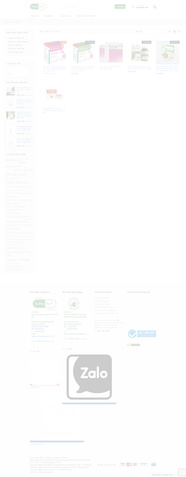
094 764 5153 (103, 331)
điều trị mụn (20, 269)
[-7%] (55, 52)
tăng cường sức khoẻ (12, 245)
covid (27, 187)
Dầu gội (20, 193)
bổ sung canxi (24, 170)
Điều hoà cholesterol (14, 266)
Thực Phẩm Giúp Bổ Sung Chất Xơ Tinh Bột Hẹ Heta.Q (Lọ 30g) (139, 67)
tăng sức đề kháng (18, 259)
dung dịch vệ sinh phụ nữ (14, 190)
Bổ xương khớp (11, 178)
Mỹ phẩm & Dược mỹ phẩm (18, 41)
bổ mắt (18, 166)
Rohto (21, 224)
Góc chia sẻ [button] (64, 16)
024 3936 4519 (39, 331)
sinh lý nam (13, 229)
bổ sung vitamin (16, 174)
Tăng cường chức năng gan (21, 239)
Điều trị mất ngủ (11, 269)
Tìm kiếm (120, 6)
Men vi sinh (27, 219)
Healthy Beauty (12, 203)
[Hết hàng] (83, 52)
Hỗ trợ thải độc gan (14, 210)
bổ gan (23, 162)
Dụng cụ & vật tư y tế (16, 38)
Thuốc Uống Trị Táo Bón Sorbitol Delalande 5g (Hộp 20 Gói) (54, 110)
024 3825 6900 (72, 329)
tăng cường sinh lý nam (15, 242)
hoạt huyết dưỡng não (16, 207)
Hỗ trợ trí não (13, 213)
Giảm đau (28, 200)
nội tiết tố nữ (12, 225)
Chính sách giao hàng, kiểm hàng (106, 313)
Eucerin (27, 193)
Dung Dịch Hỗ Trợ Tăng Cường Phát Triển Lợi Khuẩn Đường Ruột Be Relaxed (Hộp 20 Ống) (167, 68)
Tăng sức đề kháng (15, 45)
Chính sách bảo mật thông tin (105, 310)
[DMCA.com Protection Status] (133, 345)
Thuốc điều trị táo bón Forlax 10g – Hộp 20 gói (110, 67)
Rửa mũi (27, 225)
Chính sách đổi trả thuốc (103, 307)
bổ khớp (10, 166)
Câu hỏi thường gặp (102, 301)
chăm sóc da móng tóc (15, 187)
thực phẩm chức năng (23, 236)
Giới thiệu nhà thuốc (102, 298)
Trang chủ (34, 16)
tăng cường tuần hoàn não (19, 254)
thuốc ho (26, 233)
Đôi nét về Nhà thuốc (86, 16)
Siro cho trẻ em (13, 233)
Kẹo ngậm (27, 216)
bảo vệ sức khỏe (24, 159)
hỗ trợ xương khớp (15, 217)
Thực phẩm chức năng (16, 48)
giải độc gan (12, 197)
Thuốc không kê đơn (15, 52)
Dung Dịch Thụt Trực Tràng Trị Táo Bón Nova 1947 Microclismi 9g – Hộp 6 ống (82, 68)
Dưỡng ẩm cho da (11, 193)
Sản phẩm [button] (48, 16)
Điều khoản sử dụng (102, 304)
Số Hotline (140, 5)
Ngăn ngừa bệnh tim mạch (17, 222)
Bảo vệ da (12, 160)
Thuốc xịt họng (10, 236)
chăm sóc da (16, 182)
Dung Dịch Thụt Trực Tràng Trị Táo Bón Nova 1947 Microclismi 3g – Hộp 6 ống (54, 68)
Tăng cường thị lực (16, 248)
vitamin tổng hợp (12, 263)
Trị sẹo (8, 239)
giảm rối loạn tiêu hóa (15, 200)
